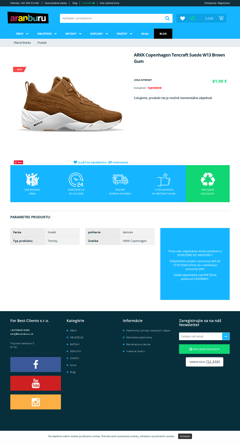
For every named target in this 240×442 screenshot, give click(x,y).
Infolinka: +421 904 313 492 (24, 3)
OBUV (19, 33)
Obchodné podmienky (139, 337)
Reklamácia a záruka (138, 344)
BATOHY (71, 33)
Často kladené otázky (56, 3)
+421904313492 (20, 330)
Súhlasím (185, 436)
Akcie (144, 33)
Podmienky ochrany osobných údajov (148, 330)
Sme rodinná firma (109, 3)
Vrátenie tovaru (135, 351)
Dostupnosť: (140, 87)
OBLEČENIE (44, 33)
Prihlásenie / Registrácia (217, 3)
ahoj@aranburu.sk (21, 333)
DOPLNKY (96, 33)
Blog (75, 3)
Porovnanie (120, 162)
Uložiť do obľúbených (92, 162)
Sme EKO (87, 3)
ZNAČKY (122, 33)
